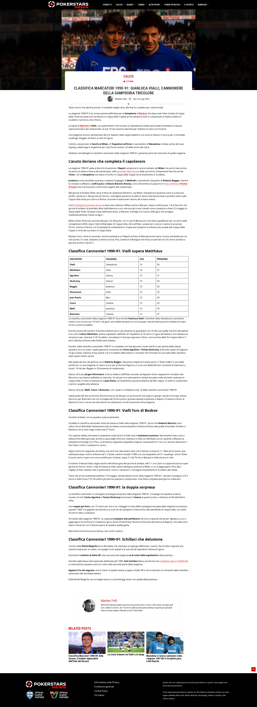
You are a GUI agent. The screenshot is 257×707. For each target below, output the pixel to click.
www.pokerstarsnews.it (176, 692)
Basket (130, 4)
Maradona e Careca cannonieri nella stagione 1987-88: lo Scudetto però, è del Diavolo (164, 658)
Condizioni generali (104, 686)
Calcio (119, 4)
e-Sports (189, 4)
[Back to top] (253, 669)
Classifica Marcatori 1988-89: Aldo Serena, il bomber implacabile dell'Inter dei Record (86, 658)
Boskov (143, 113)
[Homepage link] (68, 4)
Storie (130, 81)
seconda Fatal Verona (128, 171)
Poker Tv (107, 4)
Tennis (141, 4)
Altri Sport (154, 4)
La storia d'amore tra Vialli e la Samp (125, 654)
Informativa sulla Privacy (106, 682)
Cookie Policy (101, 690)
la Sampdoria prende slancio (87, 205)
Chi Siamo (99, 695)
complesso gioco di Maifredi (173, 561)
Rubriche (202, 4)
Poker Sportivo (172, 4)
